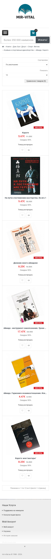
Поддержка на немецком (14, 511)
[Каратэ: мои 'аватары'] (25, 436)
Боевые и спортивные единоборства (19, 50)
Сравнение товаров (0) (36, 81)
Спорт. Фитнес (34, 47)
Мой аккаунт (9, 527)
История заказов (10, 536)
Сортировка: (43, 60)
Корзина (7, 531)
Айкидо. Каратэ (42, 50)
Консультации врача (12, 515)
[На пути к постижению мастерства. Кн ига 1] (25, 176)
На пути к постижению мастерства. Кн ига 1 (25, 198)
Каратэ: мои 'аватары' (25, 458)
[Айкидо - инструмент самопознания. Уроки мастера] (26, 306)
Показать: (44, 71)
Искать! (42, 39)
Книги (8, 47)
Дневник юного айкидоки (25, 263)
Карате (25, 133)
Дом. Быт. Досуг (19, 47)
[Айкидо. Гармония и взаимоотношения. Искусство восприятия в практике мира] (25, 371)
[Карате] (26, 110)
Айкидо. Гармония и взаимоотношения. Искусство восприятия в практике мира (25, 393)
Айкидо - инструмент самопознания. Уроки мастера (25, 328)
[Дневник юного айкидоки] (26, 241)
